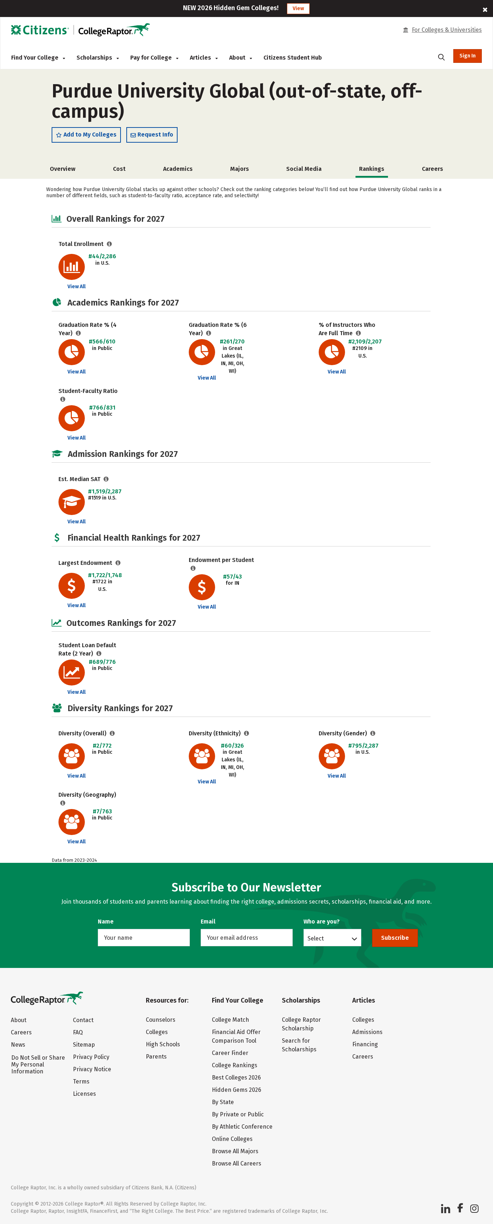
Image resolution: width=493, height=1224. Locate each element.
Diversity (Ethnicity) (215, 733)
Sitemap (84, 1044)
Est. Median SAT (80, 479)
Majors (239, 168)
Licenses (84, 1093)
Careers (432, 168)
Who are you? (322, 921)
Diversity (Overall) (83, 733)
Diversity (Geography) (87, 794)
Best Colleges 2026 (236, 1077)
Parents (156, 1056)
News (18, 1044)
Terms (81, 1081)
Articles (201, 57)
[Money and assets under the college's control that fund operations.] (118, 562)
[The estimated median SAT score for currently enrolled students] (106, 479)
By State (223, 1102)
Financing (365, 1044)
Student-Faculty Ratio (88, 391)
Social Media (304, 168)
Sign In (467, 56)
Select (315, 938)
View (298, 8)
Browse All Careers (236, 1163)
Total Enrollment (81, 244)
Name (106, 921)
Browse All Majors (235, 1151)
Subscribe (395, 937)
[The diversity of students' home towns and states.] (62, 803)
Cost (119, 168)
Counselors (160, 1019)
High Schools (163, 1044)
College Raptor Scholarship (301, 1024)
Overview (62, 168)
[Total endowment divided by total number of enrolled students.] (193, 568)
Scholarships (95, 57)
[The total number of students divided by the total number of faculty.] (62, 399)
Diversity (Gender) (343, 733)
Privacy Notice (92, 1069)
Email (208, 921)
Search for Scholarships (299, 1045)
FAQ (78, 1032)
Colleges (157, 1032)
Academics (178, 168)
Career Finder (230, 1053)
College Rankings (234, 1065)
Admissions (367, 1032)
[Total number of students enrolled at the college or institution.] (109, 244)
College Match (230, 1019)
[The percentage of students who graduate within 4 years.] (78, 333)
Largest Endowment (86, 562)
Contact (83, 1020)
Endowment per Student (221, 560)
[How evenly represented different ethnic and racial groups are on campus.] (246, 733)
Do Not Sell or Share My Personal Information (38, 1064)
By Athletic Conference (242, 1126)
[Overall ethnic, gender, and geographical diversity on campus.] (112, 733)
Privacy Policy (91, 1057)
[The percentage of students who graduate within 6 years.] (208, 333)
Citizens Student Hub (292, 57)
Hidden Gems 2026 (236, 1089)
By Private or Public (238, 1114)
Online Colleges (232, 1139)
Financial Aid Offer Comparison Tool (236, 1036)
